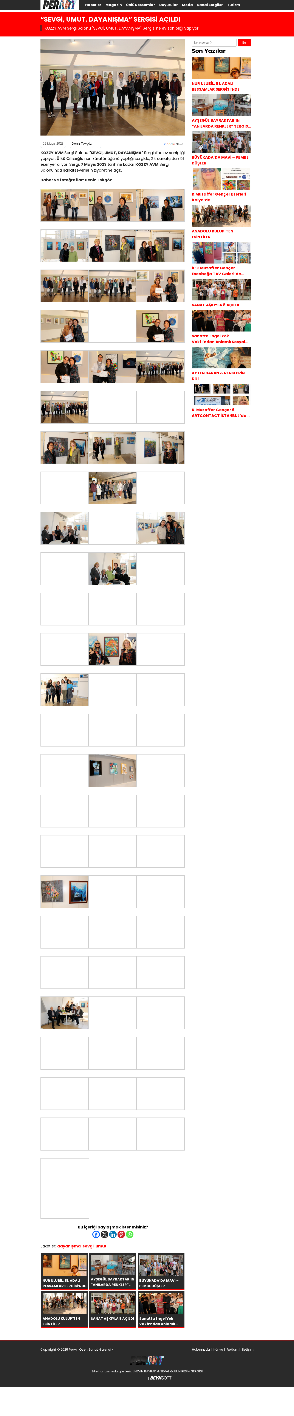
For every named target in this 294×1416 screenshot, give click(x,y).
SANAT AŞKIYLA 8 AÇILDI (215, 305)
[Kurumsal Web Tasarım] (161, 1378)
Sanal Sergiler (210, 4)
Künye (218, 1349)
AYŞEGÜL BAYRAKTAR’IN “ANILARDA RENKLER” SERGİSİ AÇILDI (220, 123)
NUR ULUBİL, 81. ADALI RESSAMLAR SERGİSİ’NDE (216, 86)
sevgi (88, 1246)
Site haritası (100, 1371)
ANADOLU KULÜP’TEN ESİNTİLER (212, 234)
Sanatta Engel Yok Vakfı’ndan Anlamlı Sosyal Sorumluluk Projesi (218, 339)
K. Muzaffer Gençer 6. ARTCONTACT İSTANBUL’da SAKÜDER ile (219, 412)
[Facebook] (96, 1234)
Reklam (232, 1349)
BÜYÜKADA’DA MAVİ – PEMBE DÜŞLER (220, 160)
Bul (244, 42)
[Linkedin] (113, 1234)
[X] (104, 1234)
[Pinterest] (121, 1234)
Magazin (113, 4)
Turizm (233, 4)
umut (101, 1246)
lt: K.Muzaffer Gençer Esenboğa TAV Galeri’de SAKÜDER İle (216, 271)
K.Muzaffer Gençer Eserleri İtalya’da (219, 197)
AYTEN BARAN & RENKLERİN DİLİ (218, 375)
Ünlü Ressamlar (140, 4)
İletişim (248, 1349)
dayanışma (69, 1246)
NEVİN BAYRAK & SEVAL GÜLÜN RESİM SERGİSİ (169, 1371)
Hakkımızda (201, 1349)
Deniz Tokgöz (82, 143)
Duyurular (168, 4)
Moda (187, 4)
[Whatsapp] (129, 1234)
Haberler (93, 4)
